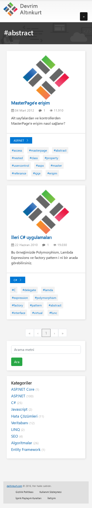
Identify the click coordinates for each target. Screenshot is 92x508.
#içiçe (36, 173)
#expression (20, 298)
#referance (19, 173)
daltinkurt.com (14, 486)
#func (53, 313)
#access (17, 150)
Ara (16, 361)
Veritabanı (23, 423)
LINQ (18, 429)
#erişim (52, 173)
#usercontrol (20, 165)
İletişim (52, 498)
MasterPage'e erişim (30, 103)
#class (34, 158)
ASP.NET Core (25, 389)
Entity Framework (28, 449)
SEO (17, 436)
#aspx (40, 165)
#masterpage (38, 150)
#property (51, 158)
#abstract (60, 150)
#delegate (29, 290)
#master (56, 165)
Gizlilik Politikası (24, 492)
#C (14, 290)
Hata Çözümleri (27, 416)
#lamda (48, 290)
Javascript (21, 409)
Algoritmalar (25, 443)
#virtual (37, 313)
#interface (18, 313)
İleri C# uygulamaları (31, 237)
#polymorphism (45, 298)
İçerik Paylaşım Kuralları (29, 498)
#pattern (36, 305)
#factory (17, 305)
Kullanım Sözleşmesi (51, 492)
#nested (17, 158)
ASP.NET (19, 140)
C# (15, 280)
